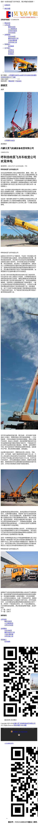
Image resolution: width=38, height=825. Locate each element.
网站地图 (7, 8)
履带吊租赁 (11, 27)
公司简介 (11, 50)
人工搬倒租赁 (12, 29)
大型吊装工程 (12, 42)
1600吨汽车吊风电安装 (26, 75)
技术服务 (11, 46)
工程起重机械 (12, 40)
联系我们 (11, 54)
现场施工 (7, 44)
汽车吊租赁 (11, 32)
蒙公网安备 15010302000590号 (20, 732)
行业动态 (18, 81)
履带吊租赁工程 (13, 38)
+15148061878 (8, 743)
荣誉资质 (11, 52)
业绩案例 (7, 34)
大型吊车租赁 (12, 30)
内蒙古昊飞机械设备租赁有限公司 (24, 723)
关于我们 (7, 48)
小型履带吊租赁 (13, 75)
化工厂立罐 (11, 77)
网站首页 (7, 23)
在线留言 (7, 5)
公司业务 (7, 25)
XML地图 (23, 725)
